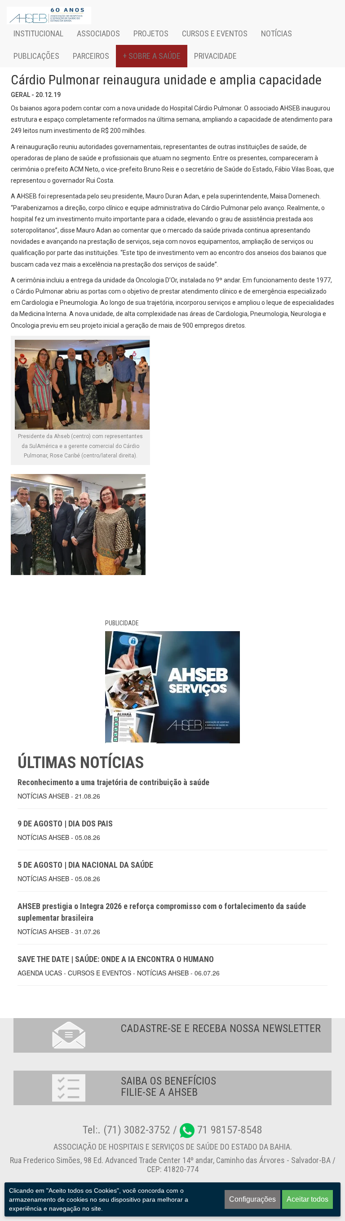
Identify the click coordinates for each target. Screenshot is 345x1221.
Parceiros (91, 56)
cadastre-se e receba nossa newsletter (221, 1028)
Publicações (36, 56)
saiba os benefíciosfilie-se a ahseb (168, 1086)
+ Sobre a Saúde (152, 56)
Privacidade (215, 56)
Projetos (150, 33)
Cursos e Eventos (215, 33)
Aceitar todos (307, 1199)
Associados (98, 33)
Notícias (276, 33)
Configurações (252, 1199)
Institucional (38, 33)
